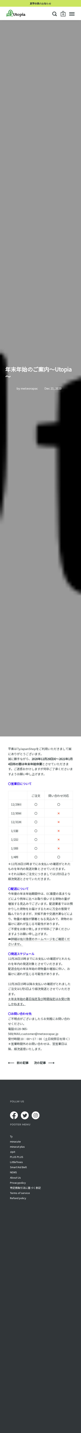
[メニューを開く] (72, 14)
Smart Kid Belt (18, 1167)
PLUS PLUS (16, 1157)
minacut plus (17, 1146)
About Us (15, 1177)
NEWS (13, 1172)
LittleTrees (16, 1162)
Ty (11, 1136)
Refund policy (18, 1198)
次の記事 (40, 1063)
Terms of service (20, 1193)
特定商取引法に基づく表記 (25, 1188)
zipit (12, 1152)
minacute (15, 1141)
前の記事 (23, 1063)
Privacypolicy (18, 1183)
